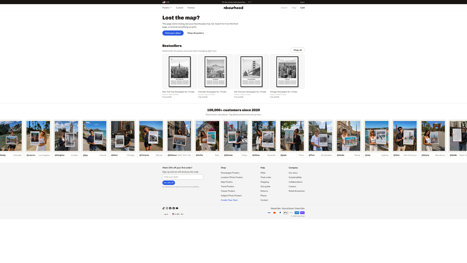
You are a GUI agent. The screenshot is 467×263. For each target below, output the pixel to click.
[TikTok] (163, 208)
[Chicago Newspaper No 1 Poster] (287, 71)
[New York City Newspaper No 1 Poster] (179, 71)
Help (294, 7)
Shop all (298, 50)
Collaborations (295, 182)
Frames (191, 7)
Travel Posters (227, 186)
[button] (179, 86)
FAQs (262, 172)
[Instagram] (167, 208)
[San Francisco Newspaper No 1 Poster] (251, 71)
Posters (165, 7)
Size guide (265, 186)
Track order (265, 177)
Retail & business (297, 191)
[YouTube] (177, 208)
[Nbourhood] (233, 7)
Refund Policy (276, 208)
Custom (179, 7)
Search (284, 7)
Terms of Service (288, 208)
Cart (302, 7)
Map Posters (227, 182)
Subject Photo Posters (231, 195)
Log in (302, 2)
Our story (293, 172)
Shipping (264, 182)
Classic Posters (228, 191)
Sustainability (295, 177)
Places (263, 195)
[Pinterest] (173, 208)
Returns (264, 191)
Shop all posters (195, 33)
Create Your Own (229, 200)
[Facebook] (170, 208)
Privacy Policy (300, 208)
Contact (264, 200)
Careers (292, 186)
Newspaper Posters (230, 172)
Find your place (173, 33)
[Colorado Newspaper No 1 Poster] (215, 71)
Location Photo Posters (232, 177)
